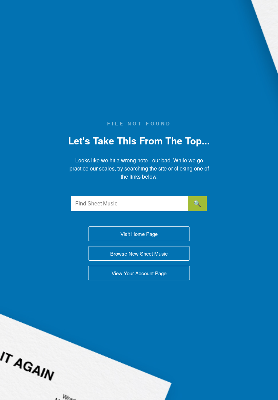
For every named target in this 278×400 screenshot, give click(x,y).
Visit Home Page (139, 233)
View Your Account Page (139, 273)
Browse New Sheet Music (139, 253)
